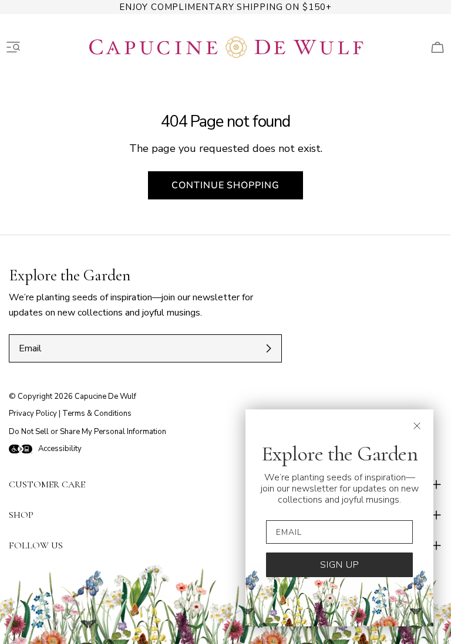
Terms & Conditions (97, 413)
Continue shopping (225, 185)
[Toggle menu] (13, 47)
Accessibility (60, 448)
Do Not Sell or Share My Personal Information (87, 431)
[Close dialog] (417, 425)
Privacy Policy (33, 413)
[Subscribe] (268, 348)
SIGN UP (339, 564)
